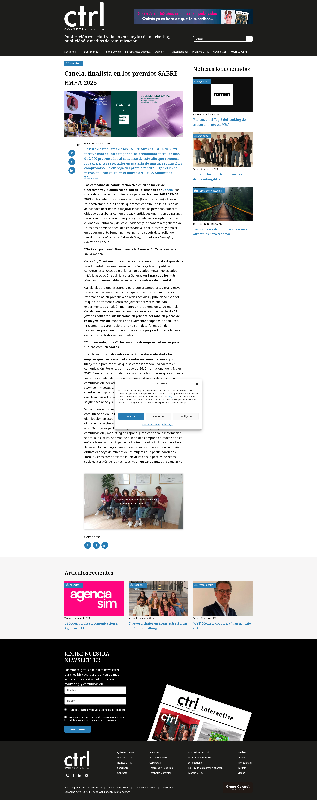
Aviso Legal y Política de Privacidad (83, 787)
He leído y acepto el (97, 709)
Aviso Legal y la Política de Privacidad (107, 709)
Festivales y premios (160, 772)
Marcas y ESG (195, 772)
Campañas (155, 762)
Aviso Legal (167, 424)
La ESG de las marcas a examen (205, 767)
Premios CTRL (125, 757)
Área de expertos (158, 757)
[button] (197, 383)
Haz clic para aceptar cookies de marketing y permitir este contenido (134, 501)
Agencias (154, 752)
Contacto (122, 772)
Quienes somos (125, 752)
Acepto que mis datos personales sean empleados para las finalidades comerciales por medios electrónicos (94, 718)
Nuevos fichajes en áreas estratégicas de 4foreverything (158, 625)
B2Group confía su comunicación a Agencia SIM (91, 625)
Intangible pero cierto (199, 757)
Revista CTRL (124, 762)
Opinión (242, 757)
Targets (242, 767)
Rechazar (158, 416)
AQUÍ (171, 396)
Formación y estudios (199, 752)
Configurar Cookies (146, 787)
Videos (241, 772)
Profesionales (245, 762)
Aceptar (131, 416)
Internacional (195, 762)
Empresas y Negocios (161, 767)
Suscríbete (122, 767)
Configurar (185, 416)
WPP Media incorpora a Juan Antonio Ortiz (222, 625)
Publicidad (168, 787)
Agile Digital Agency (119, 791)
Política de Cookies (151, 424)
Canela (168, 190)
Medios (242, 752)
